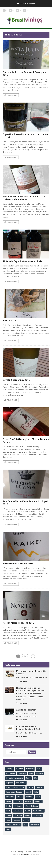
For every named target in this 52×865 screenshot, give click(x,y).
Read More (12, 95)
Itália (36, 792)
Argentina (19, 769)
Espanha (9, 783)
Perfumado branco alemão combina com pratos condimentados (24, 198)
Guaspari (39, 787)
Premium (38, 801)
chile (31, 773)
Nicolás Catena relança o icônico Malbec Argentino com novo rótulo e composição (30, 690)
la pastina (10, 797)
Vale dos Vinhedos (13, 825)
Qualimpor (18, 806)
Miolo (38, 797)
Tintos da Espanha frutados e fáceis (22, 261)
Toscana (16, 820)
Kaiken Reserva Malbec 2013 (18, 563)
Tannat (27, 815)
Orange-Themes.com (31, 854)
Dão (35, 778)
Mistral (8, 801)
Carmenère (10, 773)
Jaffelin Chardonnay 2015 (16, 380)
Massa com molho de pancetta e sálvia (31, 672)
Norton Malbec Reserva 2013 (18, 623)
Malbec (19, 797)
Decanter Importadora (14, 778)
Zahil (8, 829)
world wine (35, 825)
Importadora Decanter (14, 792)
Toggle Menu (27, 3)
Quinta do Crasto (31, 806)
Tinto (8, 820)
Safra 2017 (17, 811)
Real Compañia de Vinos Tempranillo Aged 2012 (25, 502)
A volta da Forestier (26, 709)
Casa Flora (22, 773)
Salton (27, 811)
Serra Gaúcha (38, 811)
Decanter (39, 773)
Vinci (25, 825)
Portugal (28, 801)
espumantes (20, 783)
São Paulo (18, 815)
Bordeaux (29, 769)
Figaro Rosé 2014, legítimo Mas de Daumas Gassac (26, 440)
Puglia (8, 806)
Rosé (8, 811)
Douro (28, 778)
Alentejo (9, 769)
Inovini (28, 792)
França (30, 787)
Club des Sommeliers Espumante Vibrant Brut (28, 728)
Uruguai (26, 820)
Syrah (8, 815)
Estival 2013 (9, 320)
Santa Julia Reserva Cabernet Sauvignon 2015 (24, 73)
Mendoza (29, 797)
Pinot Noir (18, 801)
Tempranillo (37, 815)
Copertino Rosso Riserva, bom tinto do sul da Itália (25, 135)
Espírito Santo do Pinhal (15, 787)
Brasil (39, 769)
